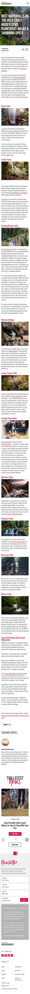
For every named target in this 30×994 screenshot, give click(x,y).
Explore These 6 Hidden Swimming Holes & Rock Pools (15, 716)
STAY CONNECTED (6, 951)
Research (17, 971)
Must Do (14, 733)
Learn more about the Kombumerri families (13, 935)
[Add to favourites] (27, 49)
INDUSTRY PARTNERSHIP (18, 979)
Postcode (4, 892)
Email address (5, 898)
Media (3, 971)
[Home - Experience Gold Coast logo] (6, 3)
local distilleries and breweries (18, 192)
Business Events (19, 974)
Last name (4, 885)
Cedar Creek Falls (17, 396)
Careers (3, 974)
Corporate (18, 967)
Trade (3, 978)
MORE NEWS (15, 845)
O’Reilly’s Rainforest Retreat (14, 514)
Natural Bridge (13, 351)
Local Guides (5, 733)
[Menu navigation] (28, 3)
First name (4, 878)
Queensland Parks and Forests (13, 673)
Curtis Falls (4, 199)
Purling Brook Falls (6, 249)
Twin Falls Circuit (14, 131)
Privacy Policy (5, 983)
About (3, 967)
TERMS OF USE (5, 986)
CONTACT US (5, 962)
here (16, 704)
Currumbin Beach (6, 444)
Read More (15, 834)
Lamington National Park (18, 541)
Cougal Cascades (6, 442)
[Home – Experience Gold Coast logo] (7, 943)
